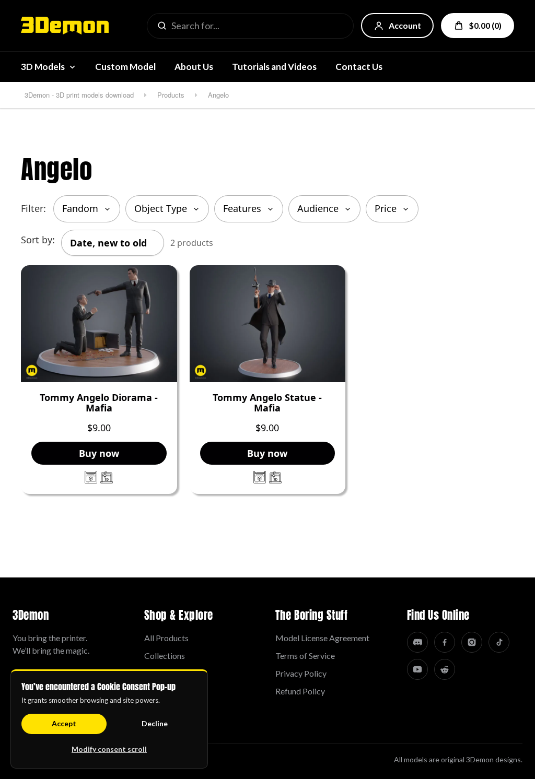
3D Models (43, 66)
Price (386, 208)
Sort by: (38, 239)
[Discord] (417, 642)
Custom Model (125, 66)
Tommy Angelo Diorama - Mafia (99, 403)
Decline (155, 723)
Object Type (160, 208)
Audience (318, 208)
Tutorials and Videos (274, 66)
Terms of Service (305, 655)
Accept (64, 723)
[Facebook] (444, 642)
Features (242, 208)
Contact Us (358, 66)
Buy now (99, 453)
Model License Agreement (322, 638)
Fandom (80, 208)
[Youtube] (417, 669)
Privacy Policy (301, 673)
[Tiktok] (499, 642)
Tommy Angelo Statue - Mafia (267, 403)
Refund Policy (300, 691)
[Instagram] (471, 642)
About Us (194, 66)
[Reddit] (444, 669)
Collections (164, 655)
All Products (166, 638)
